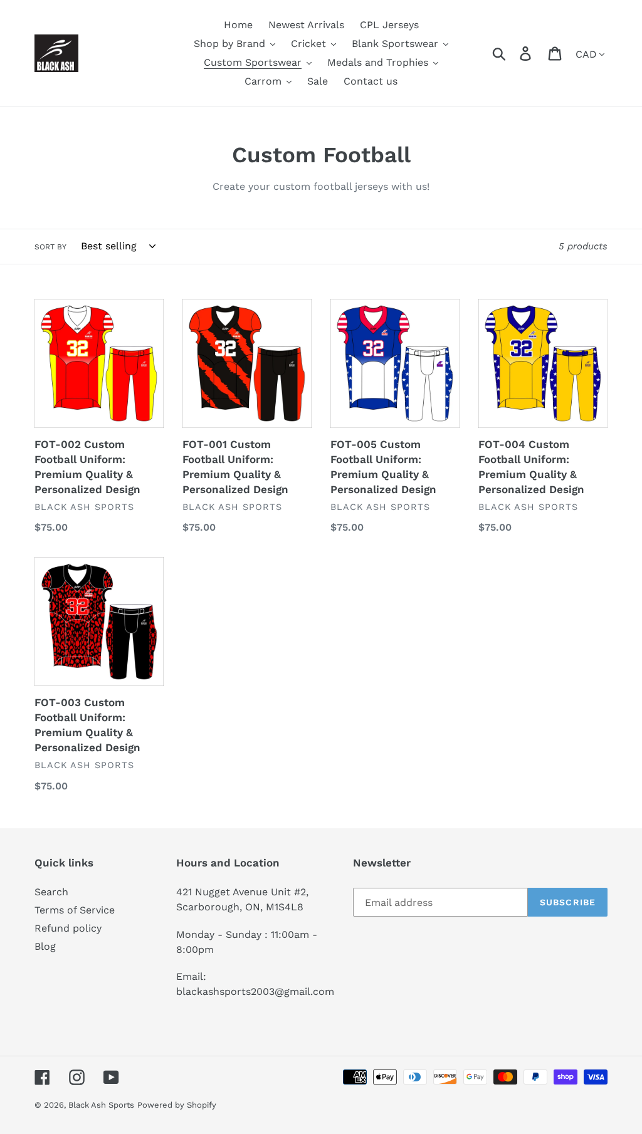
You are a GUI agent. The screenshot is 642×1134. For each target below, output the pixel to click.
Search (51, 892)
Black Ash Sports (101, 1105)
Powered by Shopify (176, 1105)
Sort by (50, 246)
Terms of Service (74, 910)
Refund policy (68, 928)
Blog (45, 946)
